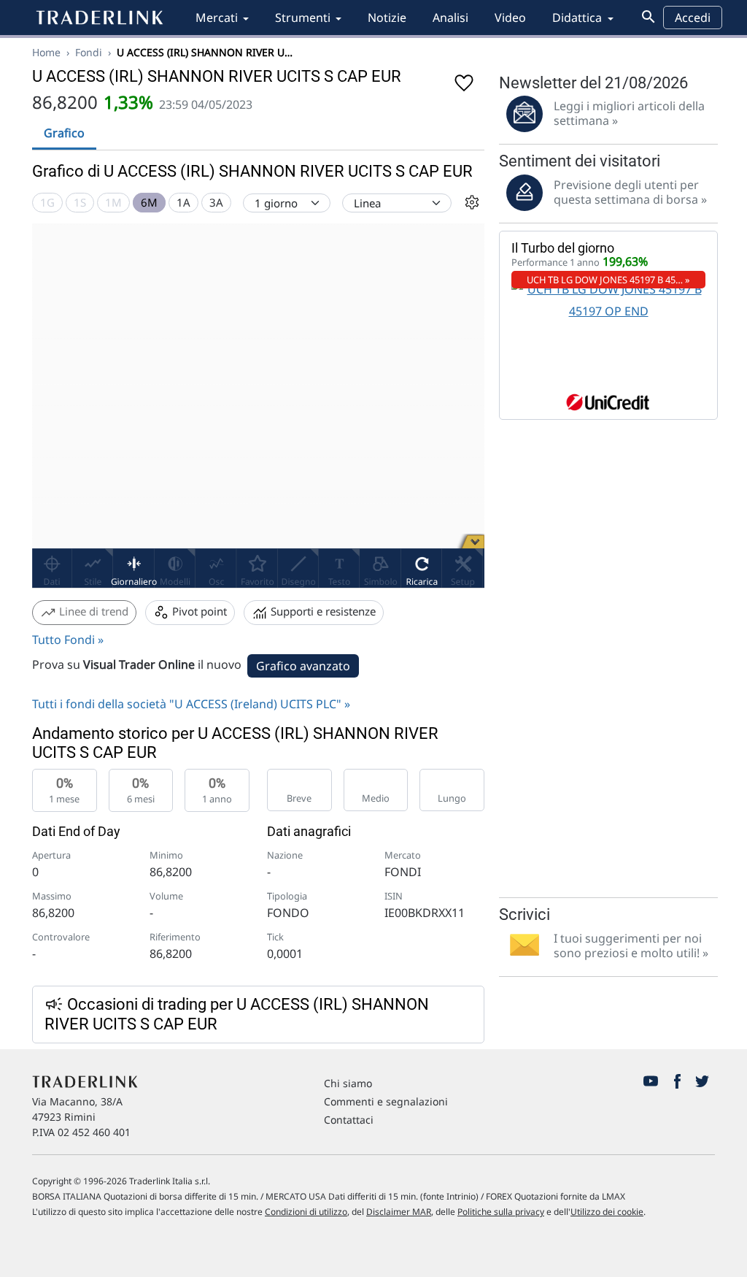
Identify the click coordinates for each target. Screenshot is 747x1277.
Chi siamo (348, 1083)
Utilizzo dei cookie (606, 1211)
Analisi (450, 17)
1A (183, 202)
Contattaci (349, 1120)
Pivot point (198, 611)
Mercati (217, 17)
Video (510, 17)
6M (149, 202)
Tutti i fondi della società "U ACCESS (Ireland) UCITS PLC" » (191, 704)
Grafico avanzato (303, 666)
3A (216, 202)
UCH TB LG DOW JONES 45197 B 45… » (608, 279)
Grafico (64, 133)
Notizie (387, 17)
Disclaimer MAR (398, 1211)
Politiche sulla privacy (500, 1211)
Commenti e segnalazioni (386, 1101)
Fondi (88, 52)
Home (46, 52)
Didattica (577, 17)
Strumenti (302, 17)
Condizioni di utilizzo (306, 1211)
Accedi (693, 17)
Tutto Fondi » (68, 640)
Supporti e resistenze (322, 611)
